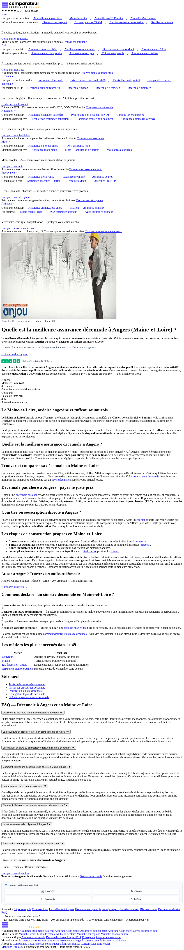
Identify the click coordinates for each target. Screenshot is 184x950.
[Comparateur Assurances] (20, 927)
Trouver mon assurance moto (85, 169)
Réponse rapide (22, 909)
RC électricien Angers (14, 664)
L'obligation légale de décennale (27, 694)
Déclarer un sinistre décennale (26, 690)
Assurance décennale (33, 937)
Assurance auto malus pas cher (36, 930)
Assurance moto (27, 940)
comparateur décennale (146, 476)
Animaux (7, 203)
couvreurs (139, 541)
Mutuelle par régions (88, 933)
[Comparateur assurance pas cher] (20, 7)
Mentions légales (100, 943)
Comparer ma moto (12, 166)
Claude (138, 891)
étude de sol (89, 551)
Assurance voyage (70, 940)
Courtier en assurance (108, 937)
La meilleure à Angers (61, 909)
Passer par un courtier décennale (27, 687)
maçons (145, 544)
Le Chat (138, 899)
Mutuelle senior (27, 933)
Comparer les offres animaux (17, 228)
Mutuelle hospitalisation (114, 933)
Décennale (7, 76)
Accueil (5, 321)
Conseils (86, 943)
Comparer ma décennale (99, 107)
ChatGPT (50, 891)
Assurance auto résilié (67, 930)
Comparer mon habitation (15, 135)
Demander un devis (91, 876)
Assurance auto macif (120, 930)
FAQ (4, 912)
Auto (4, 45)
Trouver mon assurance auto (97, 72)
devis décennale (61, 479)
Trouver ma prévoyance (89, 200)
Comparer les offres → (14, 586)
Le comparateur (50, 943)
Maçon (6, 660)
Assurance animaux (48, 940)
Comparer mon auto (12, 69)
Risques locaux (148, 909)
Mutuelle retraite (46, 933)
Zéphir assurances (70, 943)
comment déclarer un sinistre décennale (65, 633)
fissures (115, 551)
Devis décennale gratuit (14, 104)
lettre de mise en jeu (75, 627)
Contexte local (40, 909)
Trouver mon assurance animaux (103, 231)
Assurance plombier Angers (17, 668)
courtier (140, 519)
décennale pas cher (26, 494)
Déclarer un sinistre (169, 909)
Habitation (7, 110)
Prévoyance (8, 172)
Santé (4, 14)
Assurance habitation (114, 940)
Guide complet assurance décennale (29, 697)
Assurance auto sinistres (93, 930)
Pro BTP (76, 937)
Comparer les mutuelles (14, 38)
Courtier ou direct (129, 909)
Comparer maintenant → (15, 873)
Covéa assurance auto (145, 930)
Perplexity (50, 899)
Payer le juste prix (108, 909)
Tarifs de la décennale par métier (27, 684)
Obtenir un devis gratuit (14, 354)
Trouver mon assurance (90, 138)
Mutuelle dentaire (66, 933)
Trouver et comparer (86, 909)
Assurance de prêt (91, 940)
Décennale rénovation (58, 937)
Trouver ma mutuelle (75, 41)
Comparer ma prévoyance (16, 197)
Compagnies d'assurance (27, 943)
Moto (4, 141)
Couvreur (7, 656)
